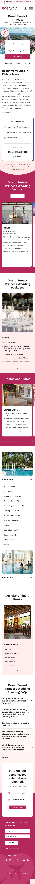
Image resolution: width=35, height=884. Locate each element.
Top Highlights (17, 121)
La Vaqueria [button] (9, 665)
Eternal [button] (6, 337)
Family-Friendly (26, 132)
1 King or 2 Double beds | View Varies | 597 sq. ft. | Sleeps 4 (16, 414)
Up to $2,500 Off (17, 151)
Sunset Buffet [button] (10, 673)
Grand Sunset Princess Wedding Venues (17, 186)
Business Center (11, 501)
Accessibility (23, 873)
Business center (11, 520)
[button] (33, 52)
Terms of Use (11, 873)
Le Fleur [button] (8, 649)
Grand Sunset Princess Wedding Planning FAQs (17, 688)
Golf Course (9, 486)
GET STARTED (17, 807)
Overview (9, 63)
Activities (7, 577)
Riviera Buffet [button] (10, 653)
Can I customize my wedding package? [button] (15, 724)
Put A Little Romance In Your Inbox (16, 824)
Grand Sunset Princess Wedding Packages (17, 284)
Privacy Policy (22, 871)
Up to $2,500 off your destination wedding (18, 2)
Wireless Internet (12, 515)
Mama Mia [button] (9, 661)
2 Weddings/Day (12, 137)
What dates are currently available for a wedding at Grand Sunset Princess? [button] (14, 747)
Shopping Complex (12, 496)
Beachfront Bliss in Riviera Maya (15, 72)
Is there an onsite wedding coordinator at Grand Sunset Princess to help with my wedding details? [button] (15, 713)
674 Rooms (25, 127)
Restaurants (11, 644)
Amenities (8, 479)
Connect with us (13, 856)
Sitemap (11, 871)
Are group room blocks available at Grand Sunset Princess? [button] (14, 700)
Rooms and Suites (17, 379)
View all (19, 196)
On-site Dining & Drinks (17, 597)
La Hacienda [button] (10, 657)
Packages (28, 63)
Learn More (17, 156)
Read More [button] (16, 431)
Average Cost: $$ (12, 132)
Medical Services (11, 530)
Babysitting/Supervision (14, 506)
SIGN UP (11, 843)
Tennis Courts (9, 491)
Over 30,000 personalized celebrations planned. (17, 776)
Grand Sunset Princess (17, 17)
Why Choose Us (12, 849)
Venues (19, 63)
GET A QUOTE (17, 56)
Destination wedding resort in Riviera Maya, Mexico (17, 23)
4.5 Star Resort (12, 127)
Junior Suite (11, 409)
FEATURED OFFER (17, 147)
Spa (6, 525)
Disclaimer (5, 757)
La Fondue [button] (9, 669)
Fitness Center (9, 540)
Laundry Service (11, 510)
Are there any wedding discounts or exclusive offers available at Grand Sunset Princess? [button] (15, 735)
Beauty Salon (10, 535)
